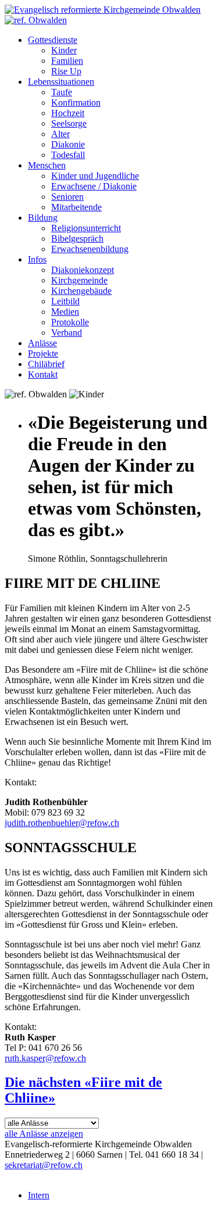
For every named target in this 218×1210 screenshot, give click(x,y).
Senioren (67, 197)
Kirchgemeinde (79, 280)
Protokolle (70, 322)
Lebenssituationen (61, 82)
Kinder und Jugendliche (95, 176)
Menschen (47, 165)
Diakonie (68, 144)
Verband (66, 332)
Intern (38, 1195)
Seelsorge (69, 123)
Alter (60, 134)
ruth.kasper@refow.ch (45, 1058)
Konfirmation (76, 102)
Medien (65, 312)
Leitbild (65, 301)
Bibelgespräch (77, 238)
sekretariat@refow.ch (44, 1165)
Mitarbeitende (76, 207)
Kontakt (43, 374)
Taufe (61, 92)
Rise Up (66, 71)
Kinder (64, 50)
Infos (37, 259)
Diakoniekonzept (82, 270)
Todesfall (68, 155)
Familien (67, 61)
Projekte (43, 353)
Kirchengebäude (81, 291)
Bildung (43, 217)
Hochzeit (67, 113)
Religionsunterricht (86, 228)
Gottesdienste (52, 40)
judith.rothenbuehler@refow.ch (62, 823)
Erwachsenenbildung (89, 249)
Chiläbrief (46, 364)
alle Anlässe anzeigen (44, 1134)
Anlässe (42, 343)
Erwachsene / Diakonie (94, 186)
